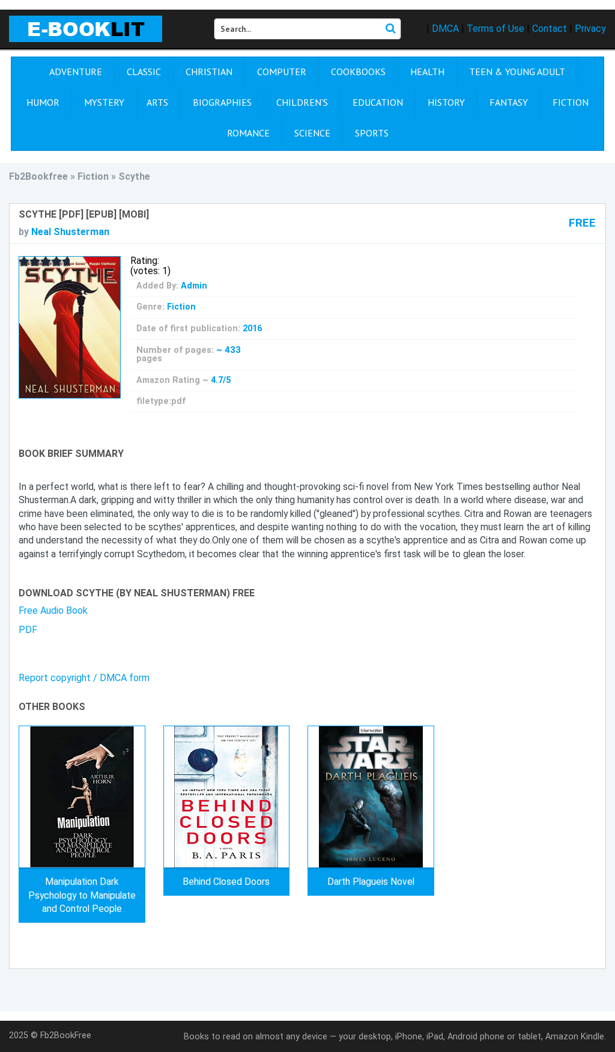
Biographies (222, 102)
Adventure (75, 72)
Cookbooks (358, 72)
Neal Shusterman (70, 231)
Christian (209, 72)
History (446, 102)
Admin (194, 286)
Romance (248, 133)
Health (427, 72)
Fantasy (508, 102)
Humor (42, 102)
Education (378, 102)
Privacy (590, 28)
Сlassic (144, 72)
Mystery (104, 102)
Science (312, 133)
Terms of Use (495, 28)
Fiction (571, 102)
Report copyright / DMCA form (84, 677)
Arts (157, 102)
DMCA (445, 28)
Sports (372, 133)
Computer (281, 72)
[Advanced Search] (390, 29)
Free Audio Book (53, 610)
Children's (302, 102)
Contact (549, 28)
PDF (28, 629)
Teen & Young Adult (517, 72)
